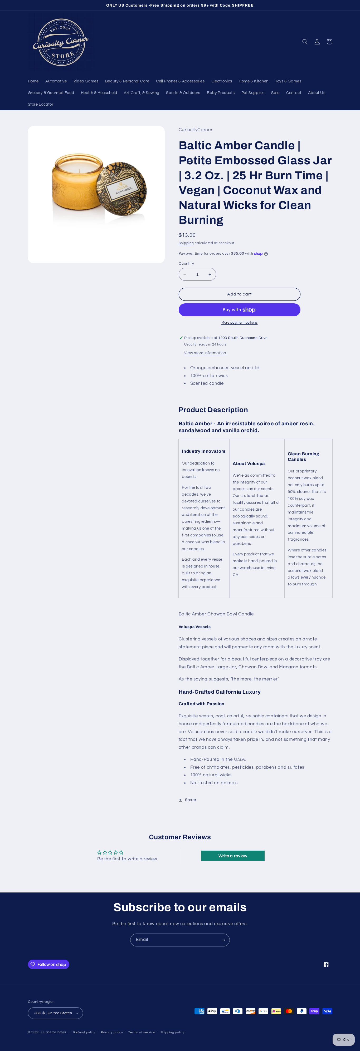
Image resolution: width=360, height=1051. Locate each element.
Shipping (186, 243)
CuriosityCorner (53, 1032)
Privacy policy (112, 1032)
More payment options (239, 323)
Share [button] (190, 800)
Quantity (186, 263)
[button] (305, 42)
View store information (205, 353)
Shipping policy (172, 1032)
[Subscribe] (223, 940)
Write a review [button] (232, 856)
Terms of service (141, 1032)
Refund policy (84, 1032)
